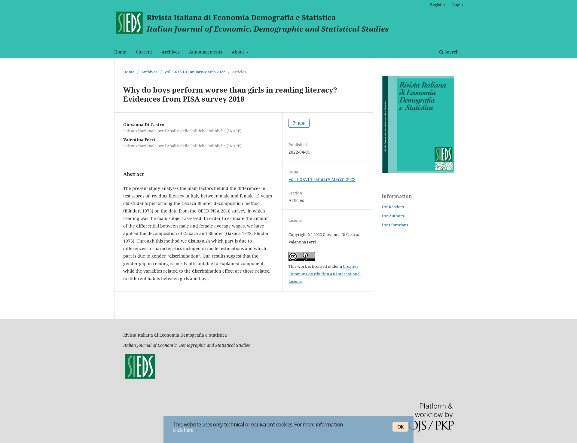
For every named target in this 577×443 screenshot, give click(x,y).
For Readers (393, 206)
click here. (183, 429)
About (238, 52)
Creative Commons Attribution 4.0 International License (324, 274)
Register (437, 4)
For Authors (393, 215)
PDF (301, 123)
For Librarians (395, 225)
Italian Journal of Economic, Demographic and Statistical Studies (268, 29)
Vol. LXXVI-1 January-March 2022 (194, 72)
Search (451, 52)
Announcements (205, 52)
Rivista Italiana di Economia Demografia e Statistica (241, 17)
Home (120, 52)
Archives (170, 52)
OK (400, 426)
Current (144, 52)
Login (457, 4)
